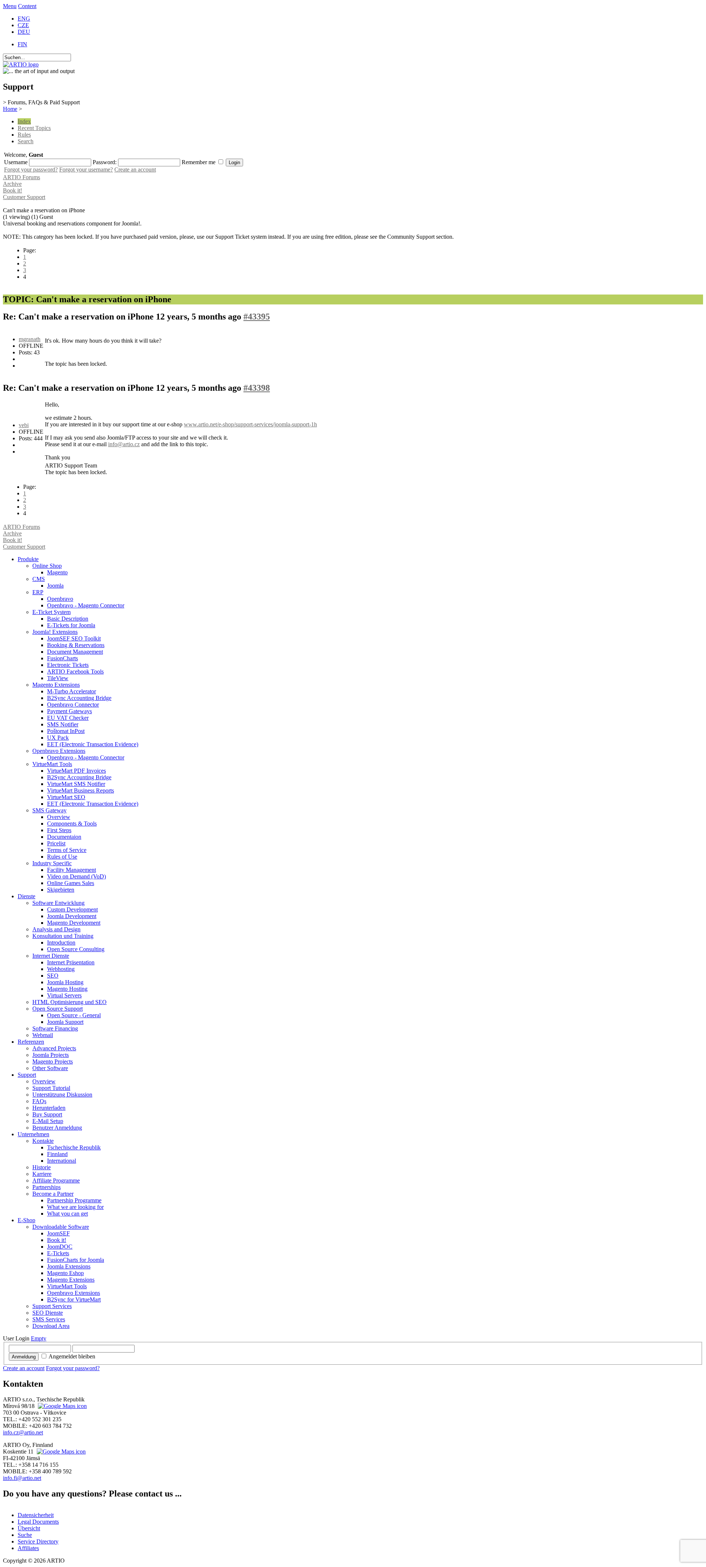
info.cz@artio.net (23, 1432)
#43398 (256, 388)
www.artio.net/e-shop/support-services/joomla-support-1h (250, 424)
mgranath (29, 339)
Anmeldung (24, 1357)
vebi (24, 425)
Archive (12, 184)
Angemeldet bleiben (72, 1356)
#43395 (256, 316)
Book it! (12, 190)
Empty (38, 1338)
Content (27, 6)
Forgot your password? (31, 169)
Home (10, 109)
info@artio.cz (124, 444)
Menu (10, 6)
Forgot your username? (86, 169)
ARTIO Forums (21, 177)
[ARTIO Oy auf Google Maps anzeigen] (60, 1451)
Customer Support (24, 197)
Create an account (135, 169)
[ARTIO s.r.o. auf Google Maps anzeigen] (61, 1406)
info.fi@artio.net (22, 1478)
